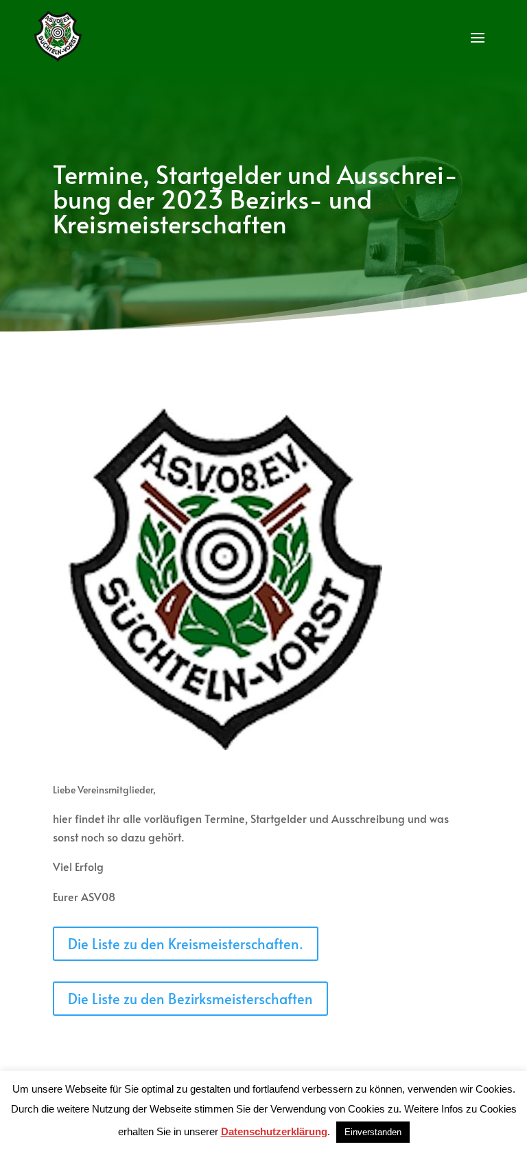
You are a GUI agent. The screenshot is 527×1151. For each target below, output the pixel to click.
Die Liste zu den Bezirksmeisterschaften (190, 998)
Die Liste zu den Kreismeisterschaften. (185, 943)
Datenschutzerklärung (274, 1131)
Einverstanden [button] (372, 1132)
